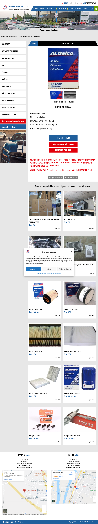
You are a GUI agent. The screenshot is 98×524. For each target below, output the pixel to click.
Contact (86, 9)
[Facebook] (15, 522)
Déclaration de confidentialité (54, 273)
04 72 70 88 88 (91, 3)
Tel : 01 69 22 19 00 (24, 465)
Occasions (50, 9)
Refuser (49, 269)
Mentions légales (91, 522)
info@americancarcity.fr (24, 467)
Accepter (33, 269)
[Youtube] (18, 522)
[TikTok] (23, 522)
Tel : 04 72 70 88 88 (74, 465)
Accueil (2, 36)
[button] (71, 252)
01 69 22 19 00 (73, 3)
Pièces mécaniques (24, 36)
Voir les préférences (65, 269)
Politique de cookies (41, 273)
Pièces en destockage (11, 36)
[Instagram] (20, 522)
